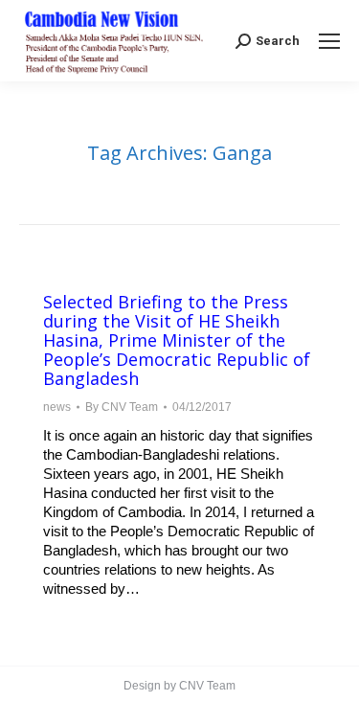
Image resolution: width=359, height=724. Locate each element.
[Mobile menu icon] (329, 41)
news (57, 407)
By (121, 407)
